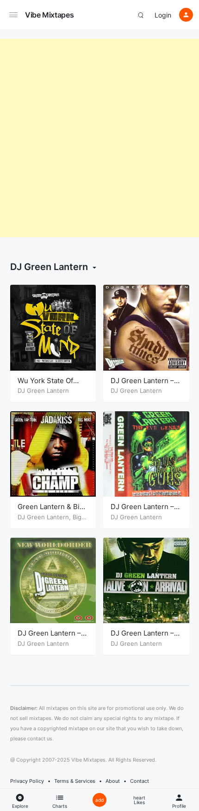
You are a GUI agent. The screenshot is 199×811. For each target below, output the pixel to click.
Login (163, 15)
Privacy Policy (27, 781)
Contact (139, 781)
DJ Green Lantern (43, 390)
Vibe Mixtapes (49, 14)
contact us (39, 738)
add (99, 800)
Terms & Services (74, 781)
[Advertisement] (99, 138)
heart (139, 800)
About (113, 781)
